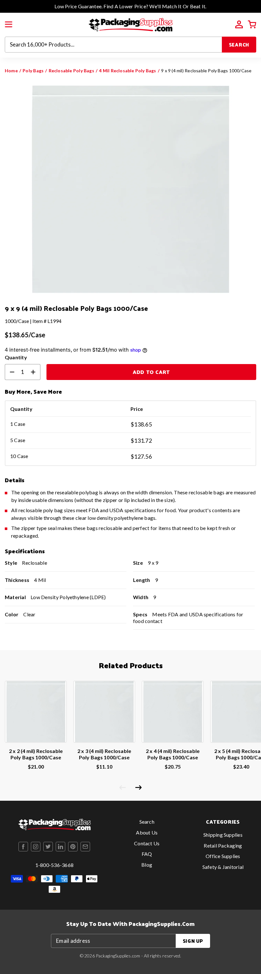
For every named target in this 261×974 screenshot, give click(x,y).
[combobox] (113, 45)
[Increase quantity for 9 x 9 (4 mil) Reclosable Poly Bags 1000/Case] (35, 372)
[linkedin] (60, 846)
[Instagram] (35, 846)
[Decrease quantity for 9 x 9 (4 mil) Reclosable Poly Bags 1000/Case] (9, 372)
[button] (8, 24)
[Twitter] (48, 846)
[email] (85, 846)
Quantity (16, 357)
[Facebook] (23, 846)
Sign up (193, 940)
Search (239, 44)
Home (11, 70)
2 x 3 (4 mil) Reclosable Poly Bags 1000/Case (104, 754)
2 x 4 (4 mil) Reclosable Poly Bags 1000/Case (173, 754)
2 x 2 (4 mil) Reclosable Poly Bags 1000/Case (36, 754)
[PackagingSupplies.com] (130, 24)
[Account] (239, 24)
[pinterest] (73, 846)
